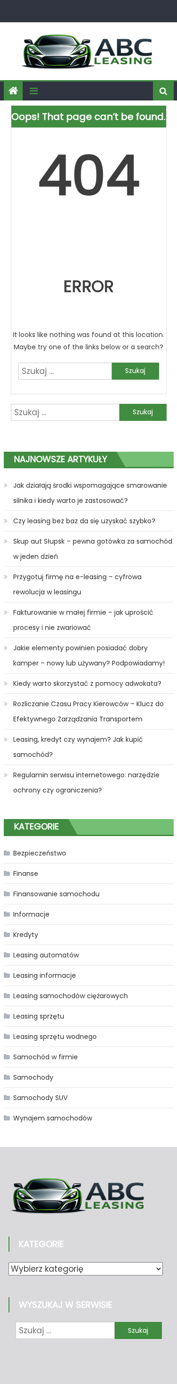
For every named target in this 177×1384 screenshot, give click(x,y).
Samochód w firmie (45, 1057)
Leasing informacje (44, 975)
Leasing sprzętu (38, 1016)
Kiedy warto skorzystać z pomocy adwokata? (87, 683)
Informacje (31, 914)
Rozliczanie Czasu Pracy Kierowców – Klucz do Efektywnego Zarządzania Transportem (88, 711)
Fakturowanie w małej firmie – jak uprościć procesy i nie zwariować (83, 620)
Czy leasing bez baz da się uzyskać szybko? (84, 521)
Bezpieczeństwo (39, 853)
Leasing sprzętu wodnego (55, 1036)
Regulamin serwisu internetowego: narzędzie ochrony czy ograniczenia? (86, 782)
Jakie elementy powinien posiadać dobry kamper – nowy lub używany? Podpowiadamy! (89, 655)
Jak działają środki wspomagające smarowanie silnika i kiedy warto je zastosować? (90, 493)
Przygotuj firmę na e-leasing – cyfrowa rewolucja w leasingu (77, 584)
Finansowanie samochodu (56, 894)
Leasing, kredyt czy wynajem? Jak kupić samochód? (78, 747)
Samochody (33, 1077)
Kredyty (25, 934)
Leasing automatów (46, 955)
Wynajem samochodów (52, 1118)
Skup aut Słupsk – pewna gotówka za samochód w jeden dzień (92, 549)
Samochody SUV (40, 1097)
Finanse (25, 873)
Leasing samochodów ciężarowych (70, 996)
